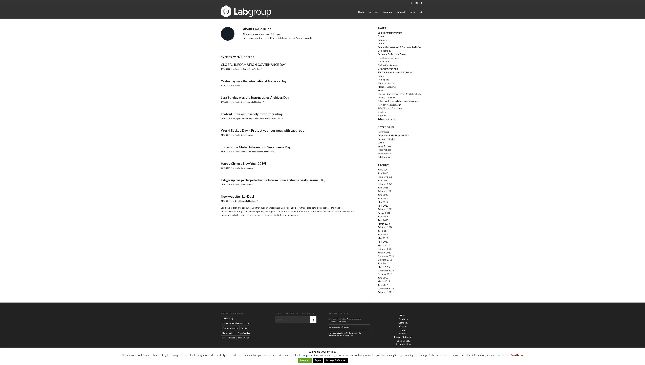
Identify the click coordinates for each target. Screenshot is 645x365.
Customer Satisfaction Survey (392, 54)
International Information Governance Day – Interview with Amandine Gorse (346, 334)
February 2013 (385, 292)
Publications (257, 102)
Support (382, 115)
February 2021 (385, 191)
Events (237, 86)
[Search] (421, 12)
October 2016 (385, 259)
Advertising (383, 132)
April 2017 (383, 241)
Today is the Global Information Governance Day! (256, 147)
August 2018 (384, 213)
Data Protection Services (390, 58)
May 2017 (383, 238)
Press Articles (258, 152)
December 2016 (386, 256)
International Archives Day (339, 327)
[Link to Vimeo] (411, 2)
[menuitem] (361, 12)
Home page (383, 79)
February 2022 (385, 184)
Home (381, 76)
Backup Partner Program (390, 32)
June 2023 (383, 173)
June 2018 (383, 216)
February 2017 (385, 249)
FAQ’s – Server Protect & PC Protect (395, 72)
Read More (517, 355)
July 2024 (383, 169)
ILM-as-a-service (386, 83)
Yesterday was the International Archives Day (253, 81)
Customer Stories (241, 69)
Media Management (387, 86)
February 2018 (385, 227)
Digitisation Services (388, 65)
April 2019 (383, 205)
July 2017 (383, 231)
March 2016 (384, 267)
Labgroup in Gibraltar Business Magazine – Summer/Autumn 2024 (346, 320)
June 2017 (383, 234)
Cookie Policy (384, 50)
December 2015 (386, 270)
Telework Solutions (387, 119)
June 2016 (383, 263)
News (380, 90)
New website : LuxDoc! (237, 196)
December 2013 (386, 288)
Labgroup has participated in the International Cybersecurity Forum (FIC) (273, 180)
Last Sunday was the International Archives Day (255, 97)
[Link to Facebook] (421, 2)
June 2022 (383, 180)
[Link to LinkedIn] (416, 2)
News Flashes (254, 69)
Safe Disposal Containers (390, 108)
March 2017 (384, 245)
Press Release (384, 153)
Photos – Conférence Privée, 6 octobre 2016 (400, 94)
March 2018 (384, 223)
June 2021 (383, 187)
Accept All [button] (305, 360)
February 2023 (385, 177)
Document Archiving (388, 68)
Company (382, 40)
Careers (381, 36)
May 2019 (383, 202)
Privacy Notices (403, 344)
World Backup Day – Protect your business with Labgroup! (263, 130)
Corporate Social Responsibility (246, 119)
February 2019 (385, 209)
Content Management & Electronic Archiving (399, 47)
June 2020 (383, 195)
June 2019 (383, 198)
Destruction (383, 61)
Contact (382, 43)
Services (382, 112)
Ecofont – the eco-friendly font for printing (252, 114)
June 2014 (383, 285)
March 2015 (384, 281)
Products (403, 319)
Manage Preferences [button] (336, 360)
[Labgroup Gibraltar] (246, 12)
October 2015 (385, 274)
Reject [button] (318, 360)
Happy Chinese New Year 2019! (243, 163)
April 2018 (383, 220)
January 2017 (384, 252)
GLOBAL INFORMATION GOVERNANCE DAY (253, 65)
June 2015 (383, 277)
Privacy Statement (387, 97)
